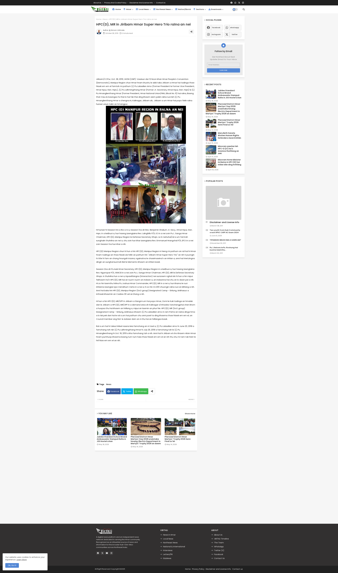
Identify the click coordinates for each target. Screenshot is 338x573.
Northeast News (163, 9)
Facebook (115, 391)
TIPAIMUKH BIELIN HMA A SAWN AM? (225, 240)
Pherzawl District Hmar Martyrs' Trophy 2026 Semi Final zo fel (178, 439)
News (105, 19)
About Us (97, 2)
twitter (235, 34)
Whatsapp (142, 391)
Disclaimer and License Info (141, 2)
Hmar (128, 9)
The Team (219, 542)
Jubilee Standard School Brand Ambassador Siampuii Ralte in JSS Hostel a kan (112, 439)
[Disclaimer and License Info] (223, 203)
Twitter (129, 391)
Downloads (216, 9)
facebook (216, 27)
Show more (190, 413)
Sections (200, 9)
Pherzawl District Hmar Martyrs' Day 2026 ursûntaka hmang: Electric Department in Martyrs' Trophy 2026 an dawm (146, 440)
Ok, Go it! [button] (12, 565)
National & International (174, 546)
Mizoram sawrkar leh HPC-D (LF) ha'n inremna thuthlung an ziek (228, 150)
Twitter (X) (219, 550)
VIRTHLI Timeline (221, 538)
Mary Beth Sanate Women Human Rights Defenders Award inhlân (229, 135)
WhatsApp (219, 546)
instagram (216, 34)
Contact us (160, 2)
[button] (243, 9)
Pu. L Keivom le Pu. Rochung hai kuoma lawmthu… (224, 248)
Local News (143, 9)
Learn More (22, 559)
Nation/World (184, 9)
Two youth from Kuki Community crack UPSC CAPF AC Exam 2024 (225, 231)
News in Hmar (169, 534)
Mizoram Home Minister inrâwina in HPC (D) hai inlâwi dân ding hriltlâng (229, 162)
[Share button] (152, 391)
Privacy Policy (198, 569)
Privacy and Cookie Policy (115, 2)
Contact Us (219, 558)
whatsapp (234, 27)
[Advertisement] (148, 56)
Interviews (167, 550)
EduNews (167, 558)
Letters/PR (168, 554)
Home (118, 9)
